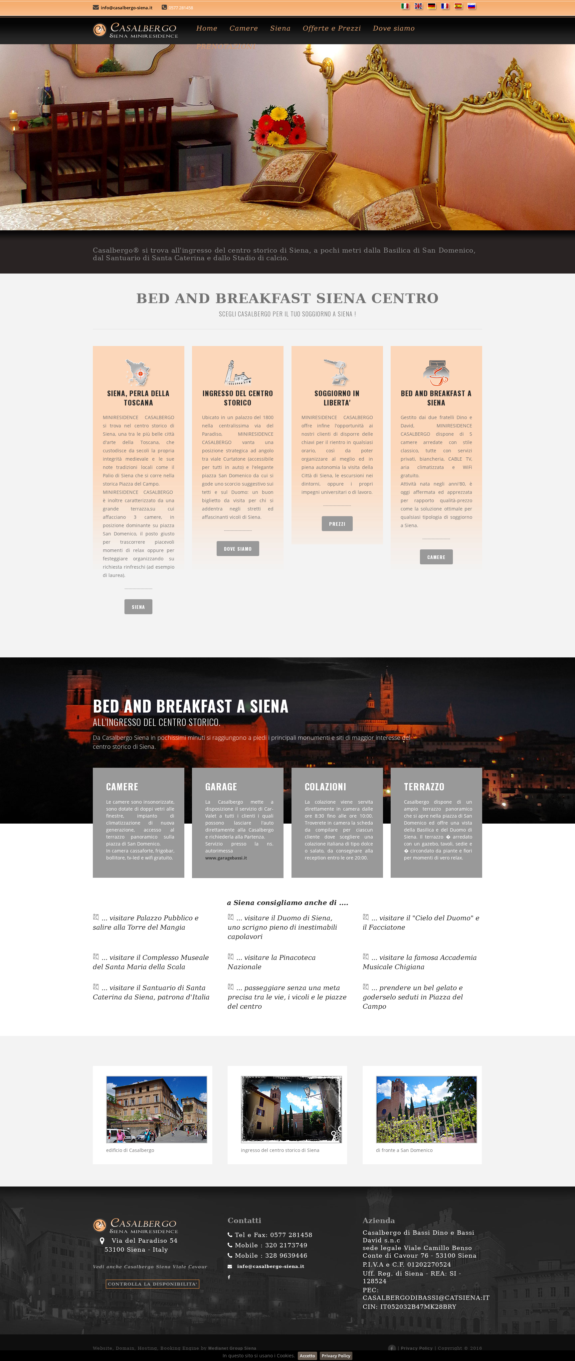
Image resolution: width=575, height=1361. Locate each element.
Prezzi (337, 523)
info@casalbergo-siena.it (126, 8)
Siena (280, 28)
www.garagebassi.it (226, 858)
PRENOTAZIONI (226, 47)
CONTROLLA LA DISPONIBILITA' (152, 1284)
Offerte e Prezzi (332, 28)
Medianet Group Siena (232, 1348)
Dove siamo (394, 28)
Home (207, 28)
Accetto (307, 1356)
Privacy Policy (417, 1348)
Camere (244, 28)
